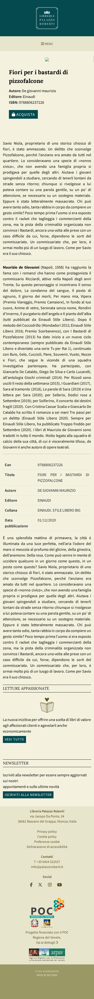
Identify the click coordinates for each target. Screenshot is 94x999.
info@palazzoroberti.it (47, 867)
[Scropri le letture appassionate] (47, 706)
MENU (48, 44)
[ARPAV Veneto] (47, 955)
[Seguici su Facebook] (31, 885)
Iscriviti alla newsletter (28, 795)
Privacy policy (47, 831)
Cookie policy (47, 836)
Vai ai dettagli (46, 942)
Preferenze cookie (47, 841)
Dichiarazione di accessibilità (47, 847)
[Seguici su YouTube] (59, 885)
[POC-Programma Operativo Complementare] (47, 912)
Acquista (25, 114)
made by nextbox (47, 975)
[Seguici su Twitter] (40, 885)
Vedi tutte (14, 739)
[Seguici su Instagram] (50, 885)
